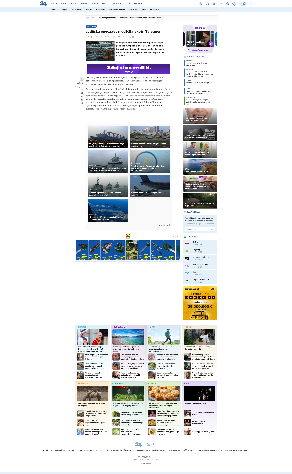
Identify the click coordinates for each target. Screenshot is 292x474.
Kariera (79, 450)
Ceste (143, 9)
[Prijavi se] (234, 4)
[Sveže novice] (87, 18)
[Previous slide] (174, 236)
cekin (188, 327)
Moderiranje (89, 450)
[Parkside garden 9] (169, 250)
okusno (153, 384)
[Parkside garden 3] (94, 250)
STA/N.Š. (80, 84)
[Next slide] (177, 236)
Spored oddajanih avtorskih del (210, 450)
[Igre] (207, 3)
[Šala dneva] (211, 229)
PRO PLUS (70, 450)
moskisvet (83, 384)
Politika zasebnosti (141, 450)
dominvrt (118, 384)
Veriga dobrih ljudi (117, 9)
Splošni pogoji (157, 450)
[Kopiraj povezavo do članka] (82, 103)
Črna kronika (76, 9)
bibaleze (82, 327)
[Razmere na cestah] (221, 3)
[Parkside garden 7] (144, 250)
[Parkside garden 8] (157, 250)
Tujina (64, 9)
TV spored (154, 9)
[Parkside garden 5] (119, 250)
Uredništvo (60, 450)
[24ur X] (154, 444)
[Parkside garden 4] (107, 250)
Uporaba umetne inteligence (237, 450)
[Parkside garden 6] (132, 250)
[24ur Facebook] (148, 444)
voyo (188, 384)
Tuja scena (100, 9)
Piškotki (99, 450)
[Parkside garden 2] (82, 250)
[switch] (243, 3)
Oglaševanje (48, 450)
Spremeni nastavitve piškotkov (118, 450)
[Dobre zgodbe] (200, 3)
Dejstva (89, 9)
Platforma (132, 9)
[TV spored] (214, 3)
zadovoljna (119, 327)
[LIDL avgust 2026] (128, 236)
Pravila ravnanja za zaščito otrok (180, 450)
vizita (152, 327)
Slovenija (54, 9)
